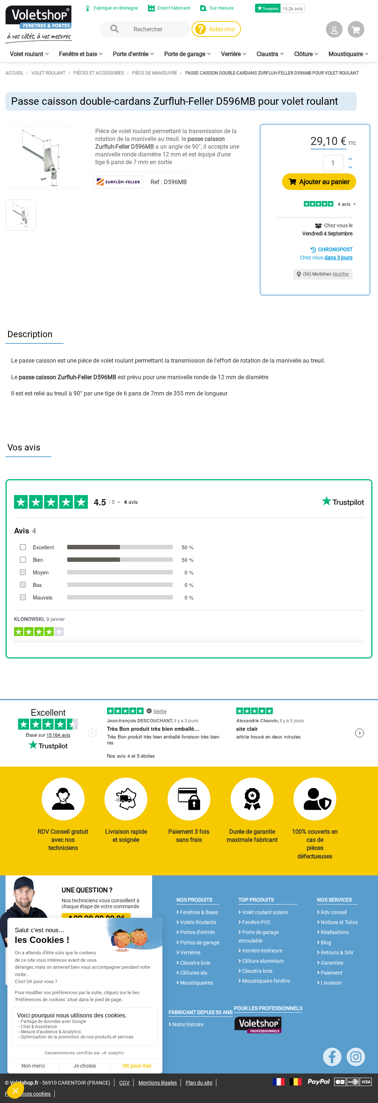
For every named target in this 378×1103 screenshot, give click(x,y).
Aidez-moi (222, 29)
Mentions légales (157, 1083)
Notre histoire (187, 1024)
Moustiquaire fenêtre (265, 981)
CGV (124, 1083)
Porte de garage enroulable (258, 936)
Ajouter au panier (324, 182)
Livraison (331, 983)
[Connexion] (334, 30)
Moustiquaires (196, 983)
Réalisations (334, 932)
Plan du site (199, 1083)
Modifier (341, 274)
